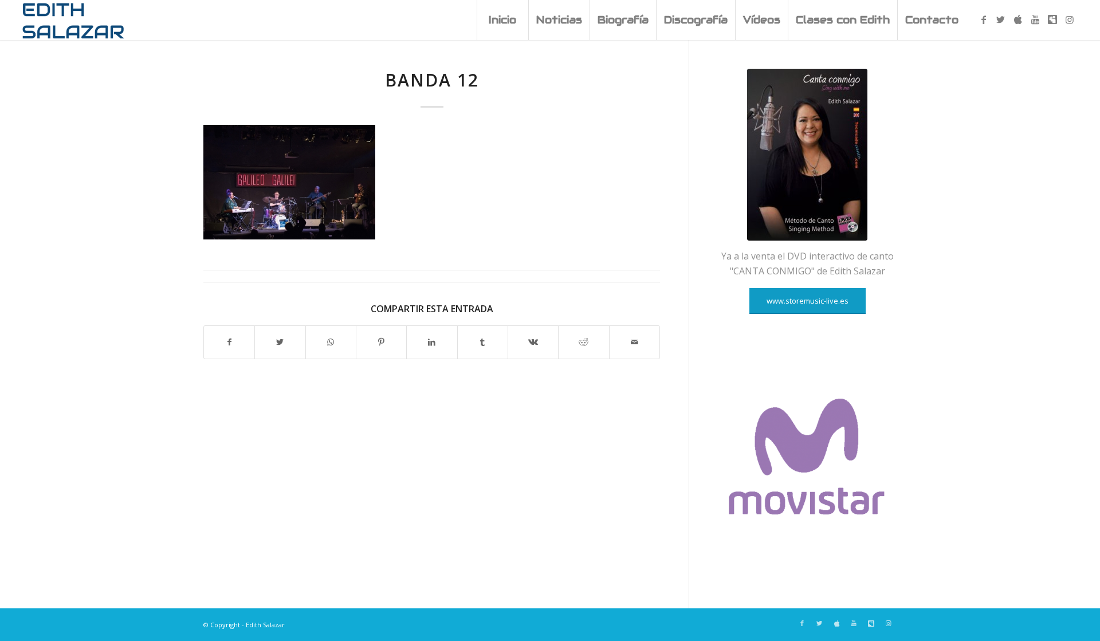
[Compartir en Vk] (533, 342)
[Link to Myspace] (1052, 19)
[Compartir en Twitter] (280, 342)
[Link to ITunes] (1018, 19)
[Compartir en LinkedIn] (432, 342)
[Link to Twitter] (1000, 19)
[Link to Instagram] (1069, 19)
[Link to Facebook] (983, 19)
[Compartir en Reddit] (583, 342)
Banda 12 (432, 80)
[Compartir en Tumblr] (483, 342)
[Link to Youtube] (1035, 19)
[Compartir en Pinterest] (381, 342)
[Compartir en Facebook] (229, 342)
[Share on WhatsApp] (331, 342)
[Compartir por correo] (634, 342)
